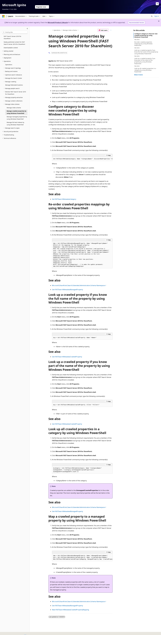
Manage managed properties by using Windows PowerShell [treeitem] (17, 118)
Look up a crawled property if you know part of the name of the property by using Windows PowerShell (144, 61)
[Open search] (152, 16)
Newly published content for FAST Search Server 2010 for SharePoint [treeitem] (14, 43)
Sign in (156, 16)
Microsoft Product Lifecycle (58, 22)
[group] (82, 159)
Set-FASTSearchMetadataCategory (64, 199)
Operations (56, 30)
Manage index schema (70, 30)
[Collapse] (27, 28)
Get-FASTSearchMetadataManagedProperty (67, 290)
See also (136, 39)
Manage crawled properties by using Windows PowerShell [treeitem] (16, 112)
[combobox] (14, 32)
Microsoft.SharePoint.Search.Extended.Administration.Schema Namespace (78, 285)
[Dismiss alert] (157, 3)
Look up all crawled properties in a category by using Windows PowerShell (145, 70)
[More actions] (111, 30)
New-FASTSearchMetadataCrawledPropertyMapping (70, 610)
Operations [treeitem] (8, 64)
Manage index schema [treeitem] (14, 108)
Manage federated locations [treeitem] (14, 85)
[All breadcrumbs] (50, 30)
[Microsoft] (3, 16)
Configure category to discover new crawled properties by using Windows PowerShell (145, 35)
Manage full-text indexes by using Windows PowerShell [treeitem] (15, 123)
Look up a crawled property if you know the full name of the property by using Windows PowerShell (146, 51)
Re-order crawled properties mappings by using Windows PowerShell (143, 43)
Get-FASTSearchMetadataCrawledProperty (67, 357)
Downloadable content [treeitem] (11, 48)
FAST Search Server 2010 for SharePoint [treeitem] (12, 37)
